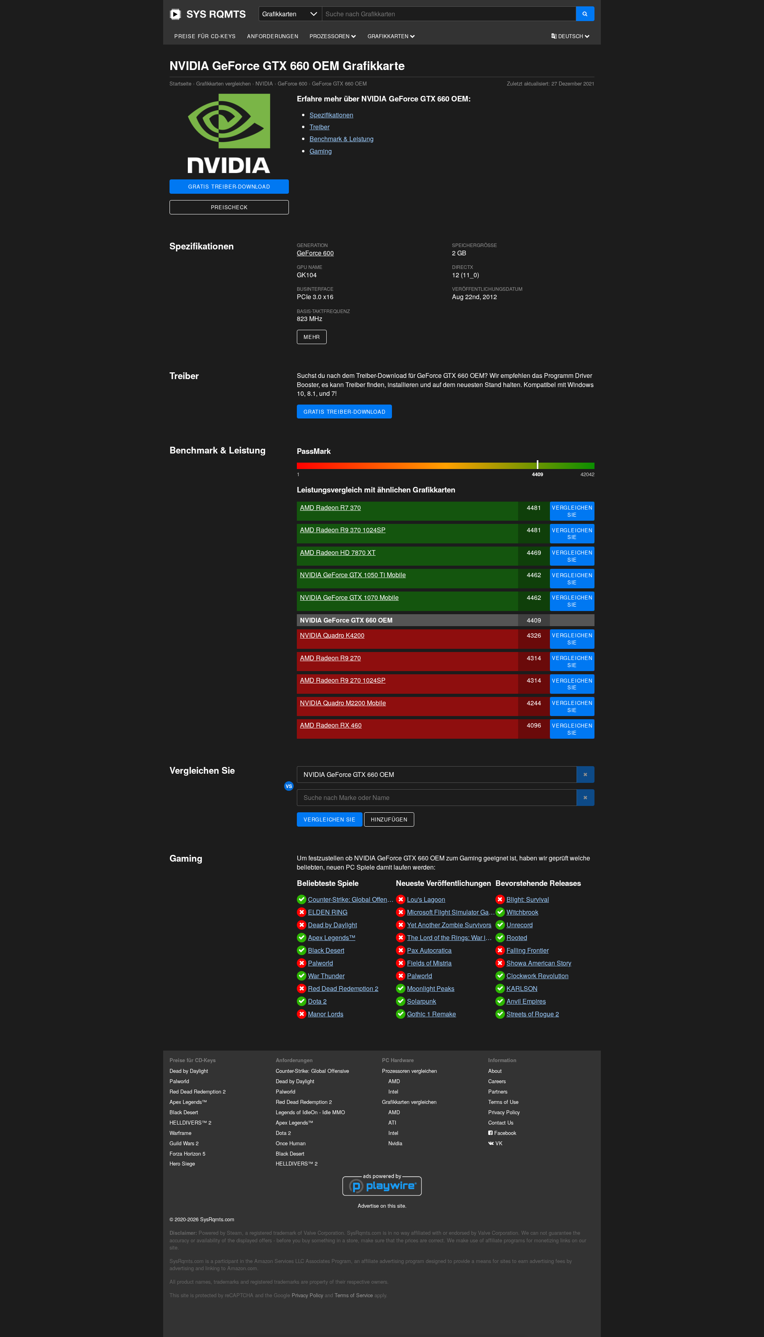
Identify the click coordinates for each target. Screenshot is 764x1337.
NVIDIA (264, 83)
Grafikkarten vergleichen (223, 83)
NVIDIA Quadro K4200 (332, 635)
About (495, 1070)
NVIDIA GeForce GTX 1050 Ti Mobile (353, 574)
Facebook (504, 1133)
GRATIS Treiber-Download (229, 186)
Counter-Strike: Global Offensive (312, 1070)
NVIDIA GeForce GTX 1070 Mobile (349, 597)
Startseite (208, 14)
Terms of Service (354, 1295)
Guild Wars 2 (184, 1143)
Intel (393, 1091)
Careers (497, 1081)
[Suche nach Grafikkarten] (585, 13)
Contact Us (500, 1122)
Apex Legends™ (188, 1101)
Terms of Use (503, 1101)
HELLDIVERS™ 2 (190, 1122)
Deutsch (571, 36)
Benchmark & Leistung (342, 138)
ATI (392, 1122)
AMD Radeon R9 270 (330, 657)
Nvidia (395, 1143)
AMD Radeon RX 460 (331, 725)
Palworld (179, 1081)
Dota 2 (283, 1133)
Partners (497, 1091)
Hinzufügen (389, 819)
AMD (394, 1081)
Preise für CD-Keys (205, 36)
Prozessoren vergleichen (409, 1070)
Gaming (321, 151)
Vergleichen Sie (572, 511)
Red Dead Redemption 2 (198, 1091)
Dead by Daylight (189, 1070)
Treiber (319, 126)
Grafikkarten (389, 36)
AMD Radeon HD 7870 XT (338, 552)
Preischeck (229, 207)
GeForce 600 (292, 83)
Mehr (312, 337)
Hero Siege (182, 1163)
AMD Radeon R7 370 (330, 507)
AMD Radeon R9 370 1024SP (343, 529)
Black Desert (184, 1112)
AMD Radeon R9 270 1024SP (343, 680)
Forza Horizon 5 (187, 1153)
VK (498, 1143)
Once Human (291, 1143)
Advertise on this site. (382, 1205)
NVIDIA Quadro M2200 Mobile (343, 702)
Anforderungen (272, 36)
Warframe (180, 1133)
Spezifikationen (331, 114)
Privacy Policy (504, 1112)
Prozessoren (330, 36)
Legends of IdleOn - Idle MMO (310, 1112)
